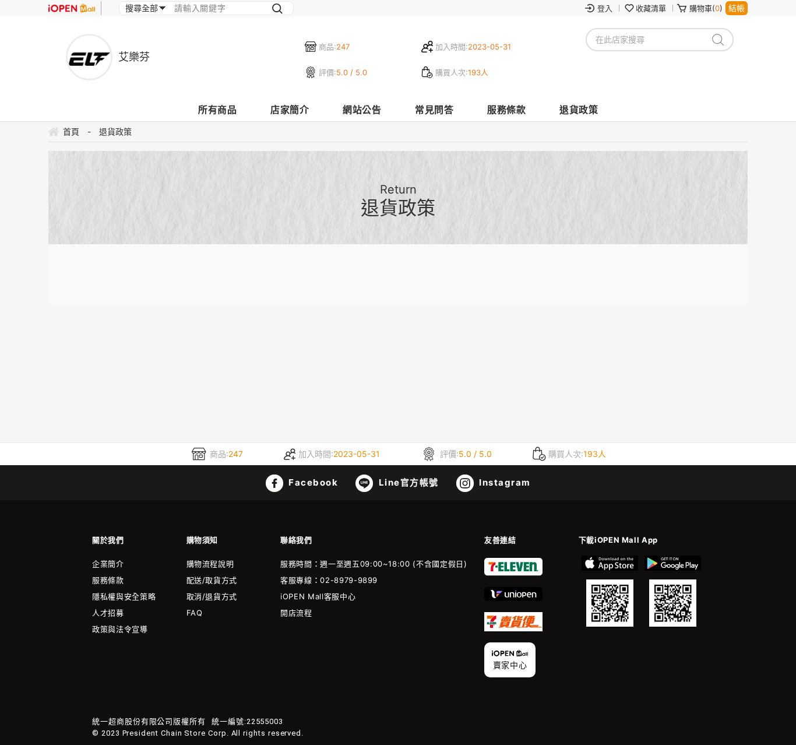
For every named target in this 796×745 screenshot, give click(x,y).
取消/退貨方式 (212, 596)
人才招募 (108, 612)
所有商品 (217, 109)
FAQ (194, 612)
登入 (604, 8)
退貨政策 (578, 109)
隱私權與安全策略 (124, 596)
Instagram (504, 482)
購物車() (706, 8)
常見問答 (434, 109)
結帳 (736, 8)
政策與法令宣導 (120, 629)
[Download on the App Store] (610, 591)
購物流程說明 (210, 563)
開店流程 (296, 612)
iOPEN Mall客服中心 (317, 596)
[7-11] (513, 573)
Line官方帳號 (407, 482)
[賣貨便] (513, 628)
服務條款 (506, 109)
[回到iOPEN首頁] (71, 8)
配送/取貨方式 (212, 580)
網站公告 (362, 109)
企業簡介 (108, 563)
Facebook (312, 482)
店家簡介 (289, 109)
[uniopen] (513, 598)
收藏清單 (651, 8)
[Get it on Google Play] (672, 591)
